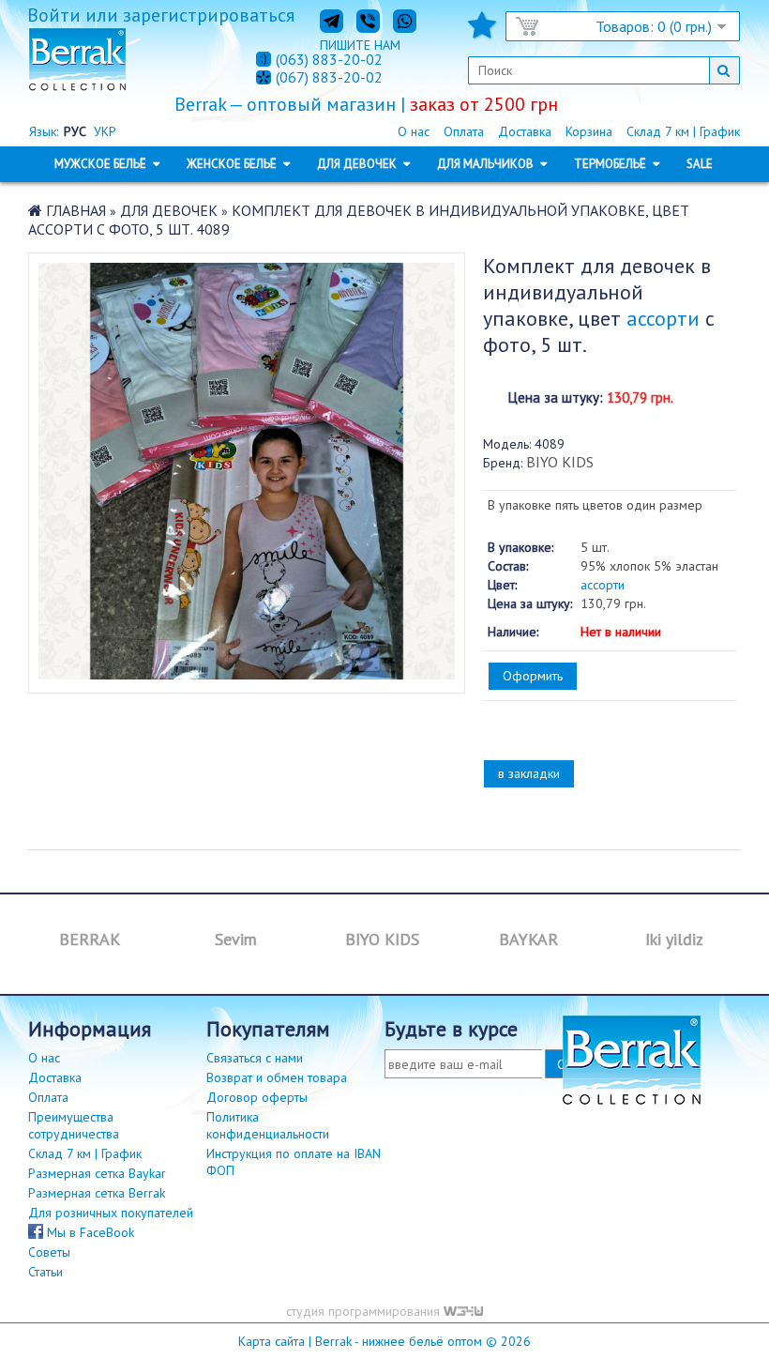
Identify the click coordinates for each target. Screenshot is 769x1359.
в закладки (529, 773)
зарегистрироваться (208, 15)
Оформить (533, 675)
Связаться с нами (254, 1057)
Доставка (524, 131)
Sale (699, 164)
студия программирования (365, 1311)
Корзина (588, 131)
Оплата (464, 131)
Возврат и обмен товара (276, 1077)
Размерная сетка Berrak (96, 1192)
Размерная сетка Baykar (97, 1173)
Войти (54, 15)
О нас (414, 131)
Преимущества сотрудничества (73, 1125)
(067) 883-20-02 (329, 77)
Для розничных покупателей (110, 1212)
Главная (76, 210)
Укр (105, 131)
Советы (49, 1252)
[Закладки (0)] (482, 31)
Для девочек (169, 210)
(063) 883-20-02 (329, 59)
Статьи (45, 1271)
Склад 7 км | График (683, 131)
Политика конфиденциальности (267, 1125)
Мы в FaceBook (88, 1232)
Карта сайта (271, 1341)
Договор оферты (257, 1097)
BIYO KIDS (560, 461)
